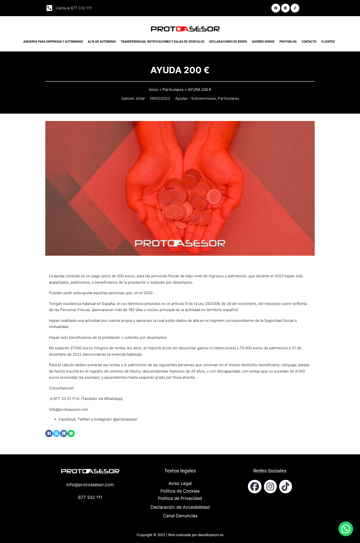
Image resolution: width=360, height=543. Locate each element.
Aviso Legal (180, 483)
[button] (345, 528)
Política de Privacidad (180, 498)
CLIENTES (328, 41)
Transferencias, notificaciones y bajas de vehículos (162, 41)
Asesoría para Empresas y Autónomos (53, 41)
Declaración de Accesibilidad (180, 507)
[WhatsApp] (71, 433)
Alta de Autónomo (102, 41)
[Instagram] (270, 486)
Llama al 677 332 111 (74, 8)
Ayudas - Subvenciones (195, 98)
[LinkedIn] (63, 433)
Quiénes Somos (263, 41)
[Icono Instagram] (285, 486)
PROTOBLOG (288, 41)
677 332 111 (90, 497)
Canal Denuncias (180, 515)
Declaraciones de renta (228, 41)
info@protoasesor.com (90, 484)
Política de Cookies (180, 491)
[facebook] (255, 486)
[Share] (275, 8)
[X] (56, 433)
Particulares (228, 98)
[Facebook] (49, 433)
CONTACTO (308, 41)
